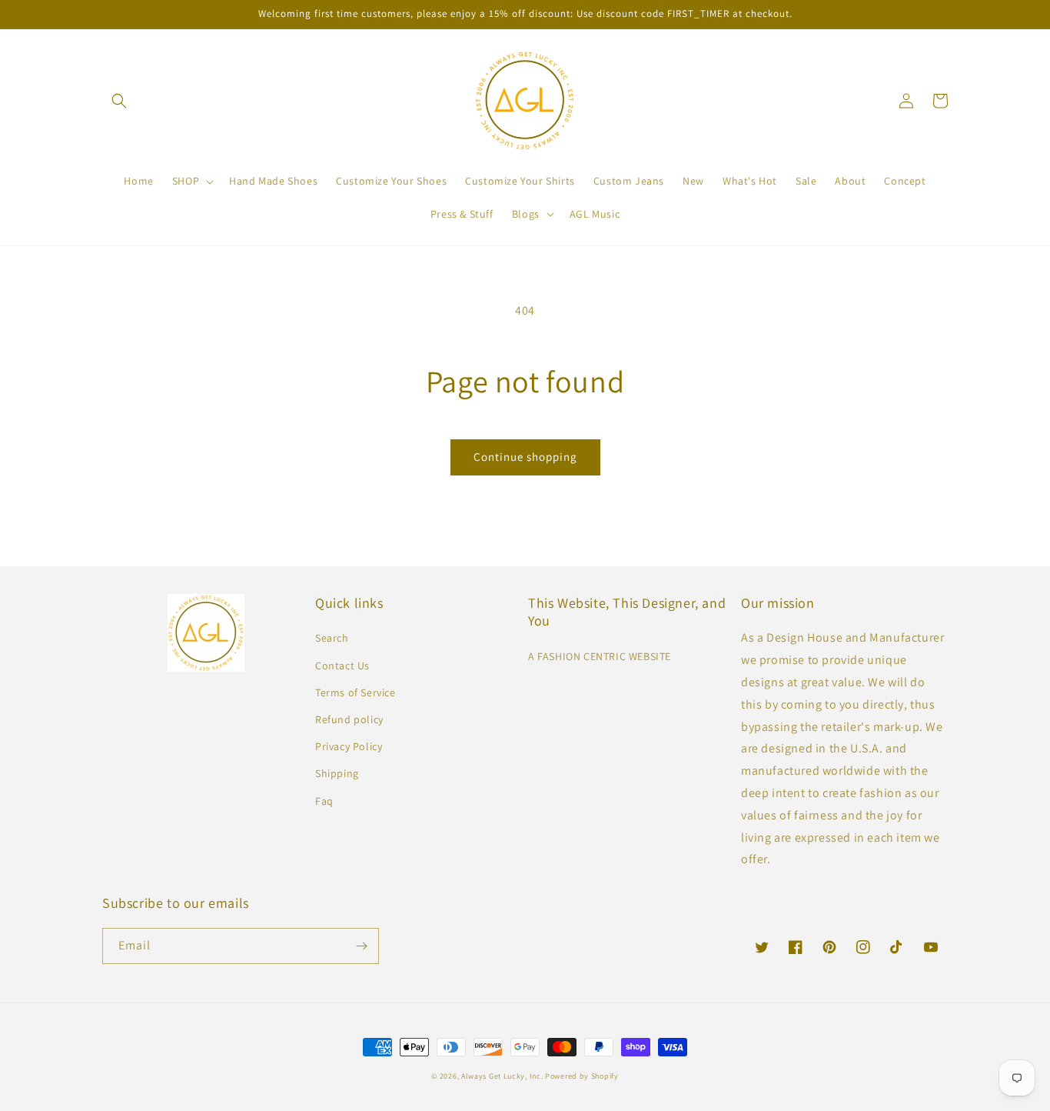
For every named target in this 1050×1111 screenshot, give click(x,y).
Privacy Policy (348, 746)
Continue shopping (525, 456)
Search (332, 638)
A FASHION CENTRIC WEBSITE (599, 656)
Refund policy (349, 719)
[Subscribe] (361, 946)
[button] (119, 101)
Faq (324, 801)
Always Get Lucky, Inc (501, 1076)
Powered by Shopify (582, 1076)
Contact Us (342, 665)
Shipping (337, 773)
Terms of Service (355, 692)
